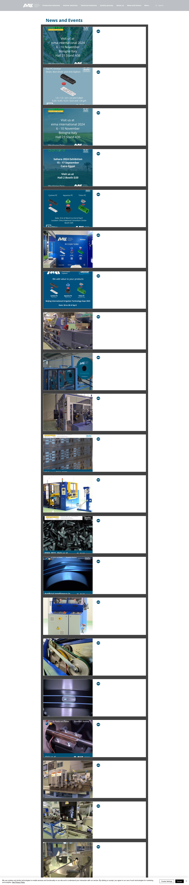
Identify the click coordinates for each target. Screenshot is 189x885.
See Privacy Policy (18, 882)
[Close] (186, 881)
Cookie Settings (166, 881)
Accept (179, 881)
